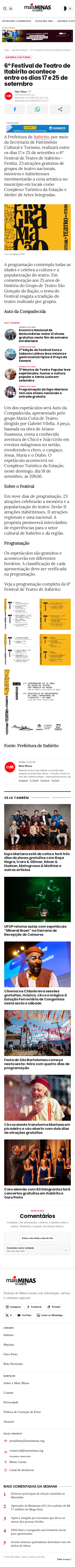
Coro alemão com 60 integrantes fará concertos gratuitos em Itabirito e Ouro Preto (37, 1193)
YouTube (55, 780)
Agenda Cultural (19, 50)
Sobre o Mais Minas (16, 1383)
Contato (8, 1392)
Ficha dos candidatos (16, 21)
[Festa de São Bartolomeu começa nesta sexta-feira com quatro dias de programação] (37, 1033)
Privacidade (10, 1402)
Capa (6, 50)
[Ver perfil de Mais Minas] (10, 767)
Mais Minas (21, 91)
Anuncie (8, 1421)
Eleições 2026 (44, 21)
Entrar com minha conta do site (37, 1238)
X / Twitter (34, 780)
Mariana (8, 1344)
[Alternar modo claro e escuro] (64, 8)
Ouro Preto (10, 1354)
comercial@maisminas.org (26, 1450)
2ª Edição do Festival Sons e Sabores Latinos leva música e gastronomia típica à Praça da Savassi (43, 355)
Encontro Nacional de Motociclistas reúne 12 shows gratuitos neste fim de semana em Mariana (43, 335)
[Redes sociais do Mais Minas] (70, 8)
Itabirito (41, 137)
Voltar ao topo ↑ (64, 1559)
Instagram (23, 780)
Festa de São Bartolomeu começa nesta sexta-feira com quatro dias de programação (37, 1064)
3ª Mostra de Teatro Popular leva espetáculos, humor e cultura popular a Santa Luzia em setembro (44, 375)
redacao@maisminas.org (24, 95)
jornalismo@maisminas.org (26, 1440)
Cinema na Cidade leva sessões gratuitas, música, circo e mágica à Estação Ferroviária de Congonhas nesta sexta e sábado (35, 997)
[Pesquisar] (4, 8)
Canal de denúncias (21, 1470)
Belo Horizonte (13, 1364)
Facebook (45, 780)
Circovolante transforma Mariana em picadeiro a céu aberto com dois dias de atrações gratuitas (37, 1129)
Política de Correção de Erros (22, 1412)
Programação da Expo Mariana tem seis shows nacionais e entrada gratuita (43, 393)
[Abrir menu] (10, 8)
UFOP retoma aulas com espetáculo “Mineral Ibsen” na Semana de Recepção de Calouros (35, 930)
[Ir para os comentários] (29, 91)
